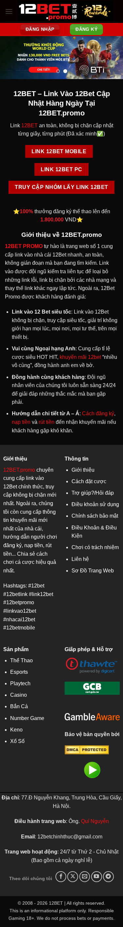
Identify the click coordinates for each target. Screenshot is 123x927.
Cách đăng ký (98, 413)
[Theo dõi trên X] (72, 876)
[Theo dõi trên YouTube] (96, 876)
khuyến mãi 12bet (80, 357)
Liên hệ (80, 559)
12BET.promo (19, 470)
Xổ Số (17, 741)
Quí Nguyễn (95, 821)
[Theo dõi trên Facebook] (60, 876)
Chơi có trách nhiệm (95, 547)
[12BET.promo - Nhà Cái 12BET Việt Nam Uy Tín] (65, 11)
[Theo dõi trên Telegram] (108, 876)
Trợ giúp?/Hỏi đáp (93, 493)
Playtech (20, 683)
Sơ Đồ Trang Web (93, 570)
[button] (9, 11)
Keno (16, 729)
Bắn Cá (19, 706)
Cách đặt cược (89, 481)
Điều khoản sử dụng (95, 504)
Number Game (27, 718)
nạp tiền (21, 422)
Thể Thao (21, 660)
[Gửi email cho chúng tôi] (84, 876)
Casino (18, 695)
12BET (29, 125)
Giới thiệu (83, 470)
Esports (19, 672)
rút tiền (46, 422)
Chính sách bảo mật (95, 516)
